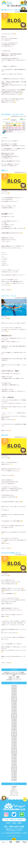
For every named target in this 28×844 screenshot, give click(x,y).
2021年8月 (14, 773)
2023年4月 (14, 744)
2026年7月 (14, 687)
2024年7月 (14, 722)
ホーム (3, 842)
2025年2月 (14, 712)
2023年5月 (14, 742)
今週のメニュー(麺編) (14, 677)
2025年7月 (14, 704)
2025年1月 (14, 713)
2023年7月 (14, 739)
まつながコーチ (14, 791)
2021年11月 (14, 769)
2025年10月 (14, 700)
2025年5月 (14, 707)
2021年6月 (14, 776)
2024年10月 (14, 718)
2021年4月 (14, 779)
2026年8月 (14, 685)
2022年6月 (14, 758)
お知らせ (14, 788)
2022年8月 (14, 755)
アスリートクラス (24, 842)
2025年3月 (14, 710)
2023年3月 (14, 745)
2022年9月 (14, 754)
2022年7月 (14, 757)
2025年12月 (14, 697)
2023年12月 (14, 732)
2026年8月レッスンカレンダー (14, 679)
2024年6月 (14, 723)
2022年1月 (14, 766)
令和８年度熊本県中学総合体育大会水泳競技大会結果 (14, 674)
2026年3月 (14, 693)
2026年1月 (14, 696)
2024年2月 (14, 729)
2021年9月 (14, 772)
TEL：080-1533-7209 (14, 826)
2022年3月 (14, 763)
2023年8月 (14, 738)
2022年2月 (14, 764)
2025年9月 (14, 701)
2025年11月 (14, 699)
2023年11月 (14, 734)
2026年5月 (14, 690)
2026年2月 (14, 694)
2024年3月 (14, 728)
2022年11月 (14, 751)
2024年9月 (14, 719)
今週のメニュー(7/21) (14, 678)
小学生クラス (10, 842)
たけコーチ (24, 172)
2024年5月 (14, 725)
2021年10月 (14, 770)
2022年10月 (14, 753)
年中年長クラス (18, 842)
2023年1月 (14, 748)
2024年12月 (14, 715)
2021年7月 (14, 774)
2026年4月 (14, 691)
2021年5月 (14, 777)
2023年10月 (14, 735)
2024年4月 (14, 726)
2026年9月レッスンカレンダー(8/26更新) (14, 672)
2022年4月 (14, 761)
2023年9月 (14, 736)
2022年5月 (14, 760)
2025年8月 (14, 703)
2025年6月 (14, 706)
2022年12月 (14, 750)
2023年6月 (14, 741)
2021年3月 (14, 780)
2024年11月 (14, 716)
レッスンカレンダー (22, 116)
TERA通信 (24, 297)
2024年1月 (14, 731)
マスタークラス (14, 794)
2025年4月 (14, 709)
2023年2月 (14, 747)
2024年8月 (14, 720)
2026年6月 (14, 688)
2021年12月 (14, 767)
